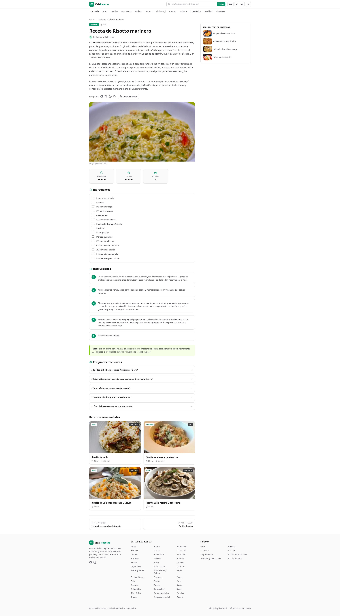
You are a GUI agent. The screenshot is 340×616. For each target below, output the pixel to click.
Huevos (134, 562)
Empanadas (159, 554)
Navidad (208, 11)
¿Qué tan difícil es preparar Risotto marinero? (115, 369)
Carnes (149, 11)
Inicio (96, 11)
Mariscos (102, 19)
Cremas (172, 11)
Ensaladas (181, 554)
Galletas (157, 558)
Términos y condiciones (210, 558)
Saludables (136, 589)
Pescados (158, 577)
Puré (179, 581)
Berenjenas (126, 11)
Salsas (179, 585)
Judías (156, 562)
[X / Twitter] (106, 96)
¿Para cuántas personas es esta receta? (111, 388)
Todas (182, 11)
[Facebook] (101, 96)
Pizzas (179, 577)
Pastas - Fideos (137, 577)
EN (230, 4)
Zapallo (180, 597)
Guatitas (180, 558)
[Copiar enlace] (114, 96)
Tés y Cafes (136, 593)
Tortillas (180, 593)
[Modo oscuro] (248, 4)
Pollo (133, 581)
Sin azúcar (220, 11)
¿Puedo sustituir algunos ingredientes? (111, 397)
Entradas (135, 558)
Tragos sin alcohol (162, 597)
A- (237, 4)
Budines (139, 11)
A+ (242, 4)
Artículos (197, 11)
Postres (157, 581)
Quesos (157, 585)
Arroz (105, 11)
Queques (135, 585)
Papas (179, 570)
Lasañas (180, 562)
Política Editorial (235, 558)
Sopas (179, 589)
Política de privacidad (237, 554)
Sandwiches (159, 589)
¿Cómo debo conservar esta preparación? (112, 406)
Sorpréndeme (206, 554)
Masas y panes (137, 570)
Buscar (221, 4)
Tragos (134, 597)
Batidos (114, 11)
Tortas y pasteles (161, 593)
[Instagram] (95, 562)
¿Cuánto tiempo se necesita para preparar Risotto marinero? (122, 379)
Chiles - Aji (161, 11)
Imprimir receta (130, 96)
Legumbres (136, 566)
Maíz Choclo (159, 566)
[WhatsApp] (110, 96)
